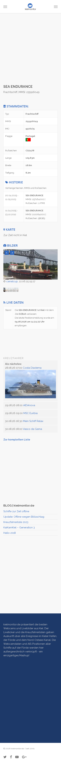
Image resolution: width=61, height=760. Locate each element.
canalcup (12, 281)
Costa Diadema (32, 367)
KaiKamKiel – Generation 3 (19, 527)
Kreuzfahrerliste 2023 (15, 522)
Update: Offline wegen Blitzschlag (23, 516)
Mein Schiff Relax (33, 421)
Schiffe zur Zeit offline (16, 511)
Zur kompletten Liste (16, 439)
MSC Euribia (30, 413)
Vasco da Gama (32, 429)
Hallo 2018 (9, 532)
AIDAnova (29, 405)
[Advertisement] (30, 52)
